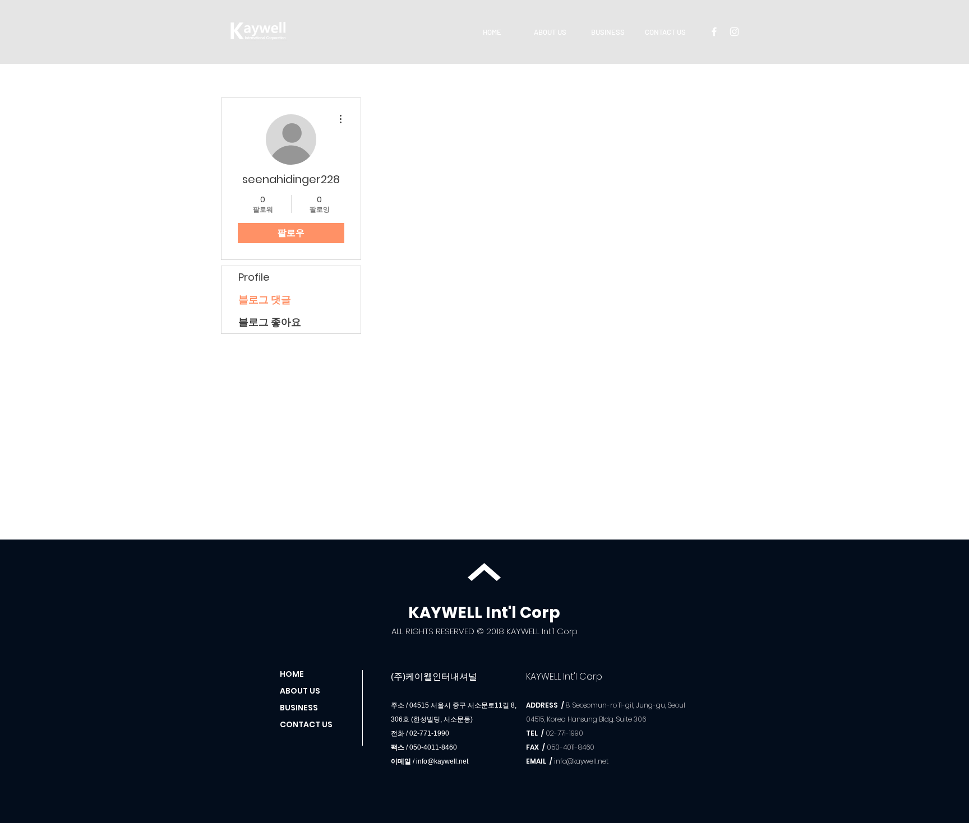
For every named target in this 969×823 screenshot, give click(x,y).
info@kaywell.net (442, 761)
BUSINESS (299, 707)
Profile (253, 277)
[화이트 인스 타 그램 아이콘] (734, 32)
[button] (550, 32)
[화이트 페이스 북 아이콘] (714, 32)
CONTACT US (306, 724)
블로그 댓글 (264, 299)
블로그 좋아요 (269, 322)
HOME (292, 674)
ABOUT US (300, 690)
